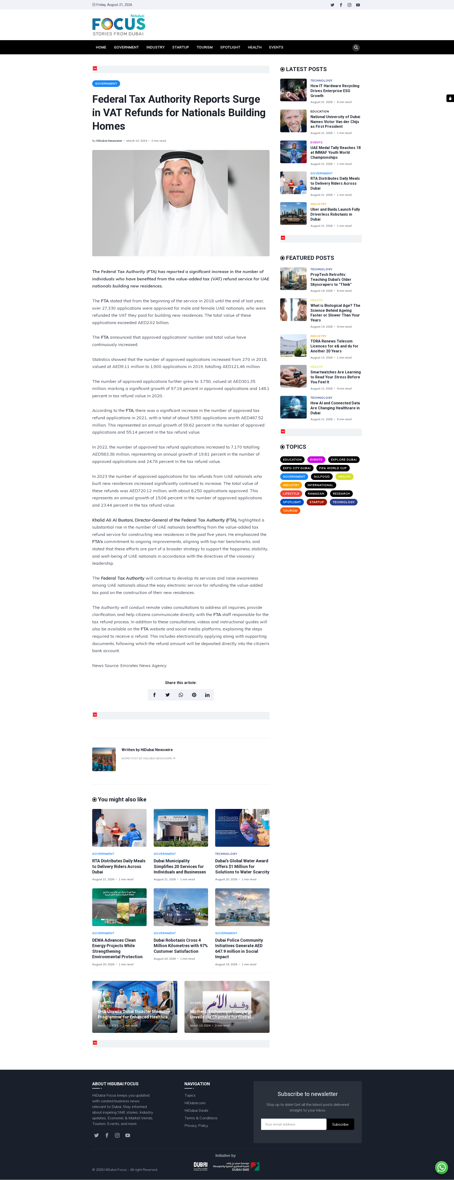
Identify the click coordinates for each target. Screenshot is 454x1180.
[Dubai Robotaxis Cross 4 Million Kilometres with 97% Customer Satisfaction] (181, 907)
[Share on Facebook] (154, 695)
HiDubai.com (194, 1102)
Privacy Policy (196, 1125)
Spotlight (230, 47)
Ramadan (316, 493)
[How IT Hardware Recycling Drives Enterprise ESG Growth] (295, 91)
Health (255, 47)
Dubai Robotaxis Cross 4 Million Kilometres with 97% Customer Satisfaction (181, 946)
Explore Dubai (344, 459)
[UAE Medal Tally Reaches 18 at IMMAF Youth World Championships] (295, 153)
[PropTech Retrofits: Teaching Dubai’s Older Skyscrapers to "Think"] (295, 280)
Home (101, 47)
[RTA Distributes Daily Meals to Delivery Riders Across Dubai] (119, 828)
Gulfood (322, 476)
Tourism (205, 47)
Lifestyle (291, 493)
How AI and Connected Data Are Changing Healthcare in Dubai (335, 408)
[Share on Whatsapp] (181, 695)
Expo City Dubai (297, 468)
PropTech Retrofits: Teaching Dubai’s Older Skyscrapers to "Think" (331, 279)
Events (276, 47)
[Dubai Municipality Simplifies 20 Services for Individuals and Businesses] (181, 828)
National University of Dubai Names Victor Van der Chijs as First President (335, 122)
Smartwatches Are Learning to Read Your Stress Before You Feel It (335, 377)
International (320, 485)
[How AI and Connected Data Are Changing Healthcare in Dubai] (295, 408)
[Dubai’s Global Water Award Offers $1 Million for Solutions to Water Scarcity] (242, 828)
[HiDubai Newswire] (104, 769)
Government (126, 47)
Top (353, 1169)
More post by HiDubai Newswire (147, 758)
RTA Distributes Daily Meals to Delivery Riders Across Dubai (118, 866)
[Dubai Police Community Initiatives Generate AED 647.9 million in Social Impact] (242, 907)
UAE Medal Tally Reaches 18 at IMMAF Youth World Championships (335, 152)
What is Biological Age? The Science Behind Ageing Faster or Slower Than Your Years (335, 312)
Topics (190, 1095)
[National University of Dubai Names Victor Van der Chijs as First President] (295, 122)
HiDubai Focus (116, 1169)
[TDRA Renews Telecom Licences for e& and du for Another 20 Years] (295, 346)
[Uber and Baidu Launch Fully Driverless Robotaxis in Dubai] (295, 214)
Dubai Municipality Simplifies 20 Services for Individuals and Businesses (180, 866)
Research (341, 493)
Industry (156, 47)
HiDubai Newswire (109, 140)
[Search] (356, 47)
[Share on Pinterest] (194, 695)
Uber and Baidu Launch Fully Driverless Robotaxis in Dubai (335, 214)
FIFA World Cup (333, 468)
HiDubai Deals (196, 1110)
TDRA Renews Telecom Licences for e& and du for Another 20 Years (334, 346)
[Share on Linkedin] (207, 695)
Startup (180, 47)
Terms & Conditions (201, 1118)
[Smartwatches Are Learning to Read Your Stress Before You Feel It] (295, 377)
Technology (226, 853)
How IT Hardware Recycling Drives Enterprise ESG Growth (334, 91)
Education (319, 111)
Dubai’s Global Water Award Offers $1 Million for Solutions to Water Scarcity (242, 866)
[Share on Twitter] (167, 695)
